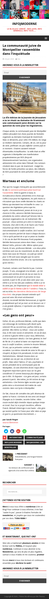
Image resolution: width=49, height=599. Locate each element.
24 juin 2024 (9, 59)
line (18, 59)
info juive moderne (13, 442)
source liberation (10, 422)
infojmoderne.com (34, 442)
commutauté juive (35, 437)
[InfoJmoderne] (24, 17)
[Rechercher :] (24, 492)
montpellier (10, 447)
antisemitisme (15, 437)
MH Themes (40, 596)
